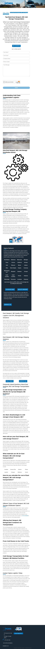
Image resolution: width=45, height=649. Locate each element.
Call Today (9, 381)
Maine (7, 12)
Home (4, 12)
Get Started (16, 45)
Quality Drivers (23, 289)
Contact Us (7, 304)
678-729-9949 (25, 515)
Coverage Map (10, 289)
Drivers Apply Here (18, 633)
